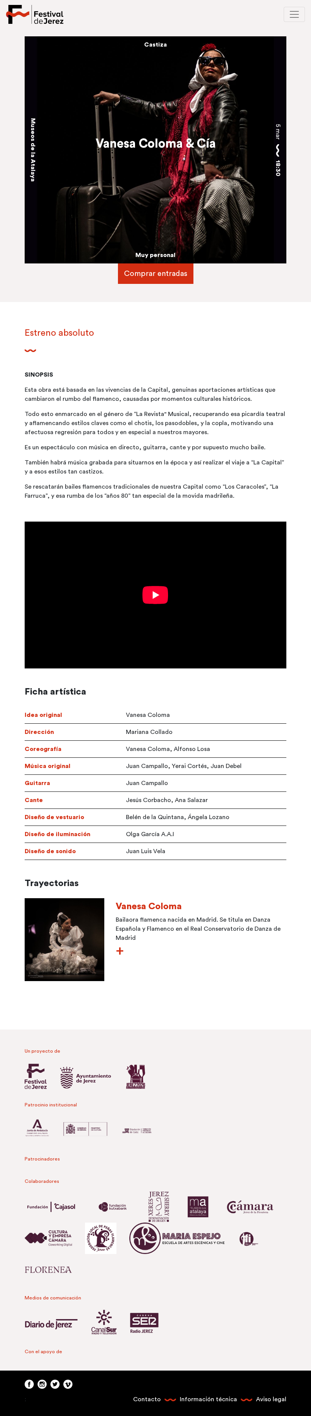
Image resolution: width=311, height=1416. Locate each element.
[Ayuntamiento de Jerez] (91, 1076)
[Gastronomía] (135, 1076)
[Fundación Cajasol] (57, 1206)
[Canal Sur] (109, 1323)
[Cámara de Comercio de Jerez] (255, 1206)
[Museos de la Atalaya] (203, 1206)
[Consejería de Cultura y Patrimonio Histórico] (43, 1130)
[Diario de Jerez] (57, 1323)
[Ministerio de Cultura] (91, 1130)
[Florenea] (48, 1269)
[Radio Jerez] (144, 1323)
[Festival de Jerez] (34, 14)
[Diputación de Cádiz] (136, 1130)
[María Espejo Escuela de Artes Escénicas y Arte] (182, 1238)
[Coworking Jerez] (54, 1238)
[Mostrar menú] (294, 14)
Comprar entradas (155, 273)
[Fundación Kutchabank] (118, 1206)
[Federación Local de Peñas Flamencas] (106, 1238)
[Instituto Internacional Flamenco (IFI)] (254, 1238)
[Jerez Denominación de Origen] (164, 1206)
